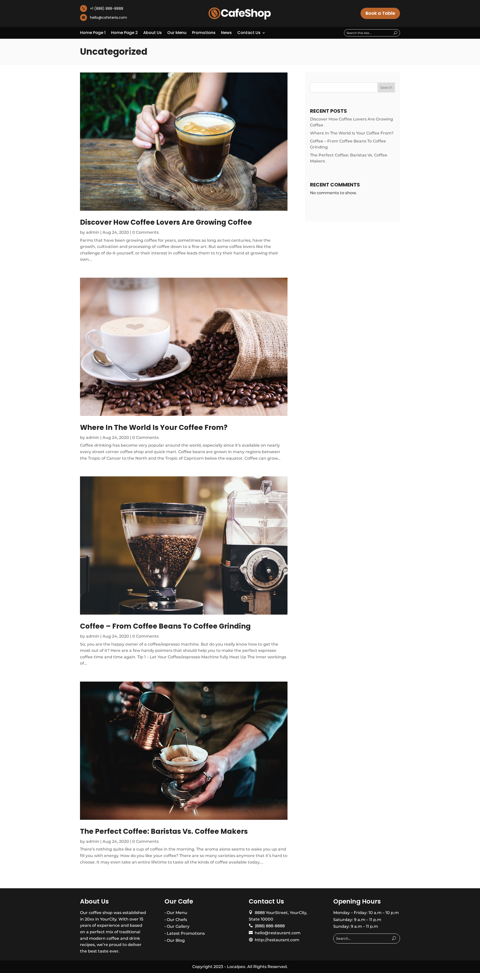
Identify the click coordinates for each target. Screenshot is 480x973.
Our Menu (176, 33)
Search (386, 87)
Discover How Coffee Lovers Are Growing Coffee (166, 222)
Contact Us (248, 33)
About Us (152, 33)
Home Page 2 (124, 33)
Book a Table (380, 13)
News (226, 33)
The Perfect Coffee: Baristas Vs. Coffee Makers (164, 831)
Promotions (204, 33)
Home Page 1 (93, 33)
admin (92, 232)
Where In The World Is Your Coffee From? (154, 427)
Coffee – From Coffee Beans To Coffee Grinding (165, 626)
